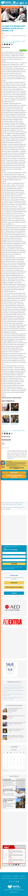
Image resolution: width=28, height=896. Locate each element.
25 (10, 764)
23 (4, 764)
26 (14, 764)
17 (7, 762)
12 (14, 760)
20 (17, 762)
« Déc (4, 770)
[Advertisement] (14, 491)
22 (23, 762)
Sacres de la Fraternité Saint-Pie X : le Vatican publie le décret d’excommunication (15, 710)
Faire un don (14, 472)
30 (4, 767)
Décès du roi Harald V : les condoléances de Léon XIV (13, 690)
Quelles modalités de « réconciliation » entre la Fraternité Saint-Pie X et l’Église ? (16, 736)
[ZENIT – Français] (8, 2)
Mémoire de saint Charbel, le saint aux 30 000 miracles (16, 716)
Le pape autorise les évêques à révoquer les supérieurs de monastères (16, 730)
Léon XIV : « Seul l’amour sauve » (9, 685)
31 (7, 767)
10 (7, 760)
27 (17, 764)
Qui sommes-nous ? (7, 876)
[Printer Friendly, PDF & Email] (23, 50)
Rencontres (16, 7)
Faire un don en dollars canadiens (14, 476)
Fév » (6, 770)
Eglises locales (5, 7)
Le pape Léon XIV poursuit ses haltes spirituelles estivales (9, 800)
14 (20, 760)
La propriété (15, 876)
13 (17, 760)
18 (10, 762)
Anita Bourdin (16, 41)
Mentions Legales (6, 878)
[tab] (8, 847)
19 (14, 762)
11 (10, 760)
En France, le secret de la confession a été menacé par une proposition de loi (16, 723)
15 (23, 760)
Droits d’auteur (14, 878)
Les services (22, 876)
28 (20, 764)
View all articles (5, 447)
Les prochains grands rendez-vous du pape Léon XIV (9, 791)
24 (7, 764)
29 (23, 764)
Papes (11, 7)
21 (20, 762)
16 (4, 762)
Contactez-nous (22, 878)
